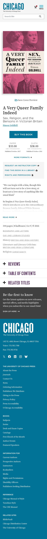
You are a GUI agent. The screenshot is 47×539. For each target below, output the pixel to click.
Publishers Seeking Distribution (16, 486)
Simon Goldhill (10, 125)
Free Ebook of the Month (14, 437)
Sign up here (11, 311)
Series (5, 424)
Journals (6, 374)
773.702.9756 (12, 350)
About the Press (10, 370)
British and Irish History (25, 240)
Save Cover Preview (27, 100)
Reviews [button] (14, 264)
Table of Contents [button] (22, 274)
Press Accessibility (11, 403)
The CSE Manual (10, 507)
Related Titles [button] (19, 283)
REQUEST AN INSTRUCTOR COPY (22, 165)
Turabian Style (9, 503)
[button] (23, 157)
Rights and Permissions (19, 175)
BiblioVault (7, 519)
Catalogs (6, 432)
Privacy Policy (9, 399)
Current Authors (10, 457)
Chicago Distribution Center (15, 523)
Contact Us (7, 379)
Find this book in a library (21, 170)
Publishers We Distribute (13, 391)
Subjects (6, 420)
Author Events (9, 441)
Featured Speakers (11, 445)
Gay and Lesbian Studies (16, 235)
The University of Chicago (14, 528)
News (5, 383)
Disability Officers (10, 482)
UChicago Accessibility (13, 408)
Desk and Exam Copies (13, 428)
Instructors (8, 466)
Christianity (19, 252)
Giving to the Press (11, 395)
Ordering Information (12, 387)
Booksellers (8, 470)
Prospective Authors (11, 461)
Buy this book (26, 134)
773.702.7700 (14, 345)
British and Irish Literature (18, 247)
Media (5, 474)
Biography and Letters (16, 231)
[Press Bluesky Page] (26, 356)
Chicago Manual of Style (13, 499)
